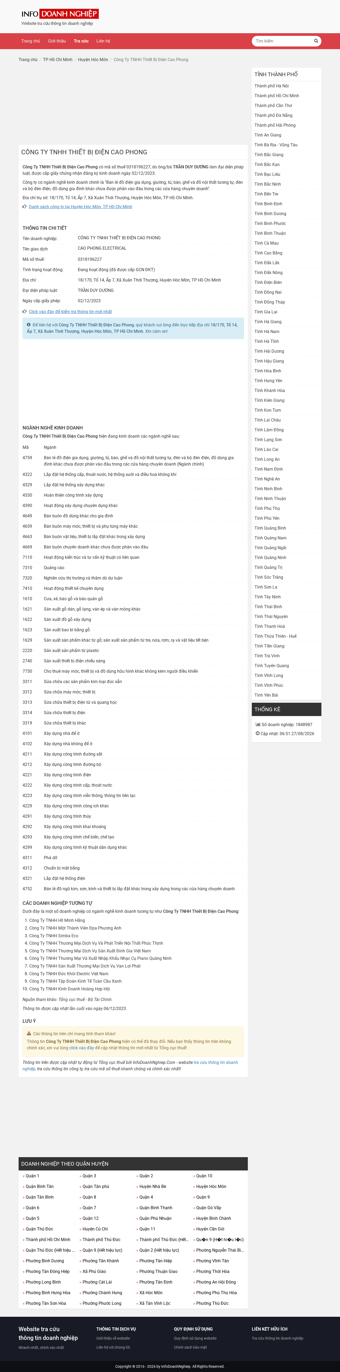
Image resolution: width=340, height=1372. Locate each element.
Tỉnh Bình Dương (270, 213)
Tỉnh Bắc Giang (268, 154)
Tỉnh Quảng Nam (270, 537)
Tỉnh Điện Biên (268, 282)
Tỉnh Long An (267, 459)
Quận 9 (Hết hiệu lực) (100, 1250)
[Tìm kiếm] (316, 41)
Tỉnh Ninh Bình (268, 488)
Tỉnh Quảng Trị (268, 567)
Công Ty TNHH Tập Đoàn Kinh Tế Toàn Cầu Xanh (75, 981)
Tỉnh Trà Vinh (267, 655)
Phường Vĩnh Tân (211, 1260)
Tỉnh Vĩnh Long (268, 675)
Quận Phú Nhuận (154, 1218)
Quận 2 (144, 1175)
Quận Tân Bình (38, 1197)
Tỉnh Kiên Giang (269, 400)
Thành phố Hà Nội (271, 85)
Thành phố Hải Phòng (275, 125)
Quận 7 (87, 1207)
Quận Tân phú (94, 1186)
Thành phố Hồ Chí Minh (46, 1239)
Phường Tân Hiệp (154, 1260)
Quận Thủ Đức (38, 1229)
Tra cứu (81, 41)
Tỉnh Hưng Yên (268, 380)
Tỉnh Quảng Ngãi (270, 547)
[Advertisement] (133, 105)
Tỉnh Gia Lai (265, 311)
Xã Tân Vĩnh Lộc (153, 1303)
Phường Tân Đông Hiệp (46, 1271)
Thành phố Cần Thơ (273, 105)
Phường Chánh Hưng (100, 1292)
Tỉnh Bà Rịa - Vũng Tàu (276, 144)
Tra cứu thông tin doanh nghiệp (277, 1338)
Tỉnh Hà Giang (268, 321)
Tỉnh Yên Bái (266, 695)
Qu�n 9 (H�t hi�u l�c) (218, 1239)
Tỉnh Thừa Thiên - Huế (275, 636)
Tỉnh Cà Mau (266, 243)
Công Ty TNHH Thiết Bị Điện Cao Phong (96, 324)
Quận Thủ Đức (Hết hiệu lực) (49, 1250)
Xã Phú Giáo (92, 1271)
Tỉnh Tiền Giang (269, 646)
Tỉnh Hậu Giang (269, 361)
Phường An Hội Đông (214, 1282)
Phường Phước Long (100, 1303)
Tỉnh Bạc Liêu (267, 174)
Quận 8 (87, 1197)
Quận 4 (144, 1197)
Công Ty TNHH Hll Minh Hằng (57, 920)
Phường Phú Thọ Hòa (215, 1292)
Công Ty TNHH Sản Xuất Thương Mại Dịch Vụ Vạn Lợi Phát (85, 966)
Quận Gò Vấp (207, 1207)
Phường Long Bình (42, 1282)
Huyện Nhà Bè (151, 1186)
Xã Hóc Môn (149, 1292)
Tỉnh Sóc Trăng (268, 577)
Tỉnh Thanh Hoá (269, 626)
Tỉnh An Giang (267, 135)
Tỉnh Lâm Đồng (269, 429)
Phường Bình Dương (43, 1260)
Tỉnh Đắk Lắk (266, 262)
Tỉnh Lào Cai (266, 449)
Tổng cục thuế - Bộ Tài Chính (85, 999)
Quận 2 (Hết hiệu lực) (157, 1250)
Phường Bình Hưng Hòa (46, 1292)
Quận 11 (145, 1229)
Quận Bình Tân (38, 1186)
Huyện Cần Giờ (208, 1229)
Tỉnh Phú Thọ (267, 508)
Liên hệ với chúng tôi (113, 1347)
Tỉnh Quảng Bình (270, 528)
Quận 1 (31, 1175)
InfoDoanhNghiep (175, 1366)
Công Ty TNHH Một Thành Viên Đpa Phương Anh (75, 928)
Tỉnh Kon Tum (267, 410)
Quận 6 (31, 1207)
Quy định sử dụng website (195, 1338)
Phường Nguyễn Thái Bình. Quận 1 (219, 1250)
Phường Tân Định (154, 1282)
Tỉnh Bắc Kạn (267, 164)
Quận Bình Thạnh (154, 1207)
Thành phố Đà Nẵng (273, 115)
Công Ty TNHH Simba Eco (53, 935)
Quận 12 (89, 1218)
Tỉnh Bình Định (268, 203)
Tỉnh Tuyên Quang (271, 665)
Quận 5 (31, 1218)
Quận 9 (201, 1197)
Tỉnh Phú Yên (266, 518)
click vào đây (81, 1047)
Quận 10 (202, 1175)
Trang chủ (30, 41)
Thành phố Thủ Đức (99, 1239)
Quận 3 (87, 1175)
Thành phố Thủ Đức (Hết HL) (162, 1239)
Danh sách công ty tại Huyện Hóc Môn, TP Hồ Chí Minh (80, 206)
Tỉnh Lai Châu (267, 420)
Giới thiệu (57, 41)
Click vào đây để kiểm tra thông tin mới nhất (70, 311)
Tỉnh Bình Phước (270, 223)
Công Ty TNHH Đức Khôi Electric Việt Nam (68, 973)
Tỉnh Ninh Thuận (270, 498)
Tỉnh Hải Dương (269, 351)
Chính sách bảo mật (190, 1347)
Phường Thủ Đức (210, 1303)
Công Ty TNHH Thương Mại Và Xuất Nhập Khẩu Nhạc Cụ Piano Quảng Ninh (100, 958)
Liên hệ (103, 41)
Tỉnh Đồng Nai (268, 292)
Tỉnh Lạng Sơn (268, 439)
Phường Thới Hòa (211, 1271)
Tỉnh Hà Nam (266, 331)
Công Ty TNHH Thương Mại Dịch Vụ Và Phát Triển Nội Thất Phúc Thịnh (96, 943)
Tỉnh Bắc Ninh (267, 184)
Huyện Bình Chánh (212, 1218)
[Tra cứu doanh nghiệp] (61, 16)
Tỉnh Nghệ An (267, 479)
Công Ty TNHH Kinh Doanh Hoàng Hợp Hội (69, 988)
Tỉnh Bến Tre (266, 194)
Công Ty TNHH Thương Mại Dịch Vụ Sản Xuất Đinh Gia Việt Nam (90, 950)
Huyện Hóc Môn (209, 1186)
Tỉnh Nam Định (268, 469)
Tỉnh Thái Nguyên (271, 616)
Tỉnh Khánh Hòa (269, 390)
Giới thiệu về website (113, 1338)
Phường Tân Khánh (99, 1260)
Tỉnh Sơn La (265, 587)
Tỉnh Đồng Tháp (269, 302)
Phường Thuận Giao (156, 1271)
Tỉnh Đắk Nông (268, 272)
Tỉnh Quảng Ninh (270, 557)
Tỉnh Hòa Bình (267, 370)
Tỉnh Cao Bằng (268, 252)
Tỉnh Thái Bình (268, 606)
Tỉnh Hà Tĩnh (266, 341)
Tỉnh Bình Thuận (270, 233)
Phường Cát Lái (95, 1282)
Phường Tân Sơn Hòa (44, 1303)
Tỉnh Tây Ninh (267, 596)
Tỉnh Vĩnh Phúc (268, 685)
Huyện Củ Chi (93, 1229)
